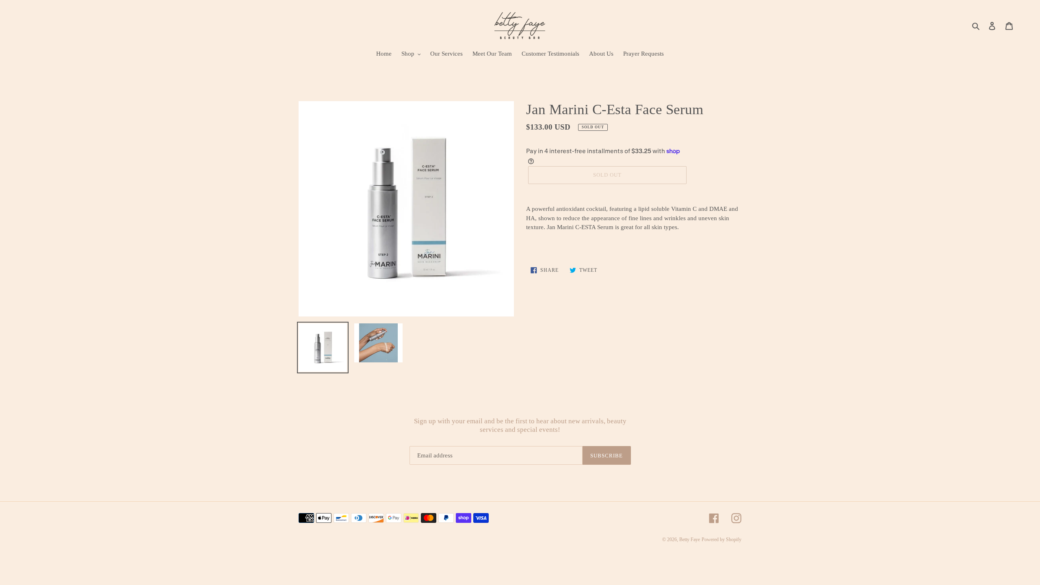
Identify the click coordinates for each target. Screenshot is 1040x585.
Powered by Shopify (721, 539)
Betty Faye (689, 539)
